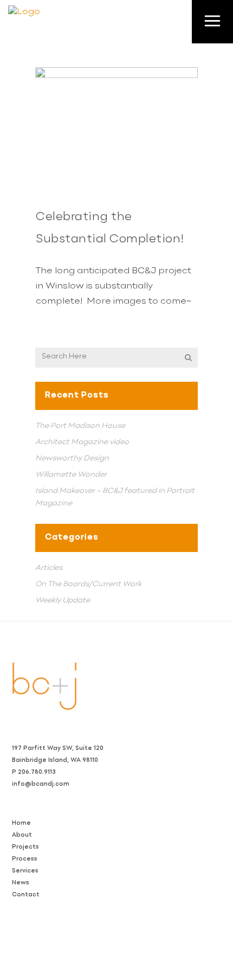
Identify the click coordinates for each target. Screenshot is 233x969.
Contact (26, 895)
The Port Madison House (80, 425)
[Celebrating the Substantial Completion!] (116, 128)
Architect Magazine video (82, 442)
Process (24, 859)
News (20, 883)
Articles (48, 568)
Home (21, 823)
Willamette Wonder (71, 474)
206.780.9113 (37, 772)
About (22, 835)
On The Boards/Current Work (88, 584)
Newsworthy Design (72, 458)
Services (25, 871)
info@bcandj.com (40, 784)
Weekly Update (62, 600)
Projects (25, 847)
